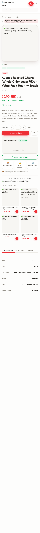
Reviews (30, 250)
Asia (17, 17)
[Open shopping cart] (31, 3)
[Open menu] (36, 4)
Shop (9, 17)
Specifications (8, 250)
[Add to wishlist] (34, 133)
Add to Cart (17, 133)
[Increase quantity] (24, 127)
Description (20, 250)
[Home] (2, 17)
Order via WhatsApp (21, 157)
